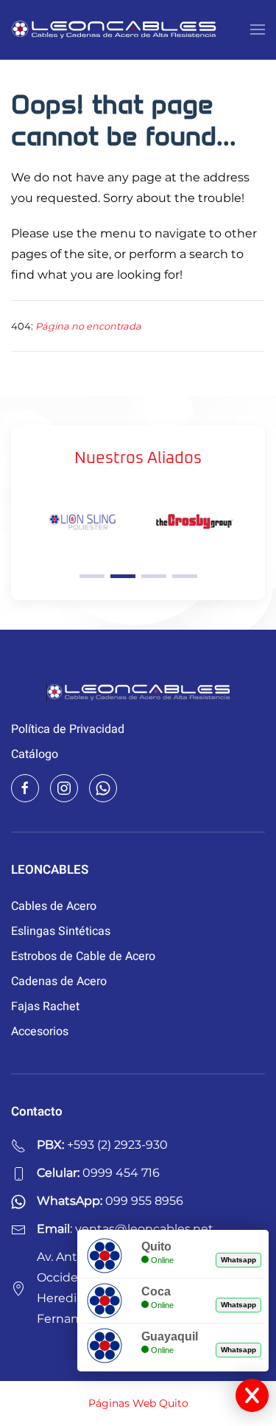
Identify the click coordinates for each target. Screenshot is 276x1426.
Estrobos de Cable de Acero (83, 956)
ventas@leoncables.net (144, 1229)
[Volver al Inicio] (114, 29)
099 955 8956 (144, 1201)
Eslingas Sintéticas (60, 931)
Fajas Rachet (45, 1006)
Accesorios (39, 1031)
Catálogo (34, 754)
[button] (257, 29)
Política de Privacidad (67, 729)
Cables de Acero (53, 906)
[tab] (92, 576)
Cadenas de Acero (59, 981)
